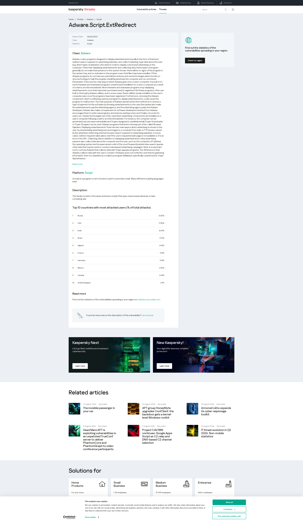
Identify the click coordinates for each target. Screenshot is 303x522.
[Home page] (83, 9)
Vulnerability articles (146, 9)
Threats (163, 9)
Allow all (229, 502)
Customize (227, 509)
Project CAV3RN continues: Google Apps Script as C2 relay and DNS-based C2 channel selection (157, 436)
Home (71, 19)
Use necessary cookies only (229, 516)
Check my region (195, 60)
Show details (90, 517)
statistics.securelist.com (149, 299)
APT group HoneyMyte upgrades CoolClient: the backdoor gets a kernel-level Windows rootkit (158, 412)
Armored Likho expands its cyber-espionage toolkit (216, 411)
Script (99, 19)
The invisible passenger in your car (99, 409)
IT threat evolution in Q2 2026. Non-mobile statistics (216, 433)
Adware (90, 19)
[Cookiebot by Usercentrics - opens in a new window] (69, 517)
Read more (77, 164)
